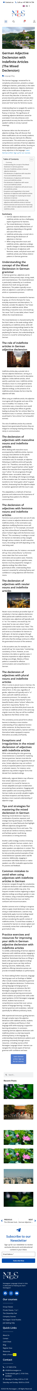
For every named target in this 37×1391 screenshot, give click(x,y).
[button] (6, 22)
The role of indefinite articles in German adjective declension (16, 170)
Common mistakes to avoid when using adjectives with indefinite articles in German (17, 201)
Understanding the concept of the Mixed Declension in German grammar (16, 166)
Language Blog (9, 76)
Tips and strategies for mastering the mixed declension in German (17, 197)
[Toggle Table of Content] (30, 159)
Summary (9, 162)
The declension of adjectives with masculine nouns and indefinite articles (17, 175)
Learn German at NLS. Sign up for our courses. (18, 1058)
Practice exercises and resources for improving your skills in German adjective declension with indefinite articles (18, 207)
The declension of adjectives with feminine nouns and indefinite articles (17, 179)
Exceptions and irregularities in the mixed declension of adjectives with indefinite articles (18, 192)
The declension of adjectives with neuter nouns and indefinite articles (16, 183)
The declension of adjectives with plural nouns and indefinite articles (18, 188)
